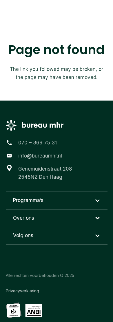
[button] (103, 11)
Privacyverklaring (22, 290)
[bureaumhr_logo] (27, 12)
